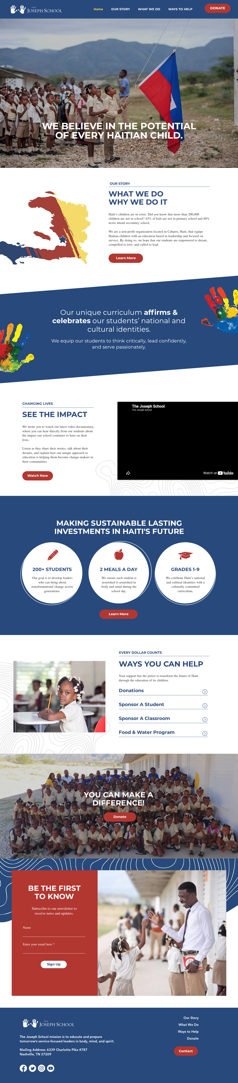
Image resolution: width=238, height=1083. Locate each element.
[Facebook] (23, 1068)
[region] (52, 573)
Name (27, 927)
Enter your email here (37, 944)
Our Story (191, 1018)
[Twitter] (32, 1068)
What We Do (188, 1025)
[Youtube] (50, 1068)
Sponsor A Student (141, 704)
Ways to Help (188, 1031)
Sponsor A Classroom (144, 718)
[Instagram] (41, 1068)
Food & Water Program (147, 732)
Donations (131, 690)
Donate (193, 1038)
